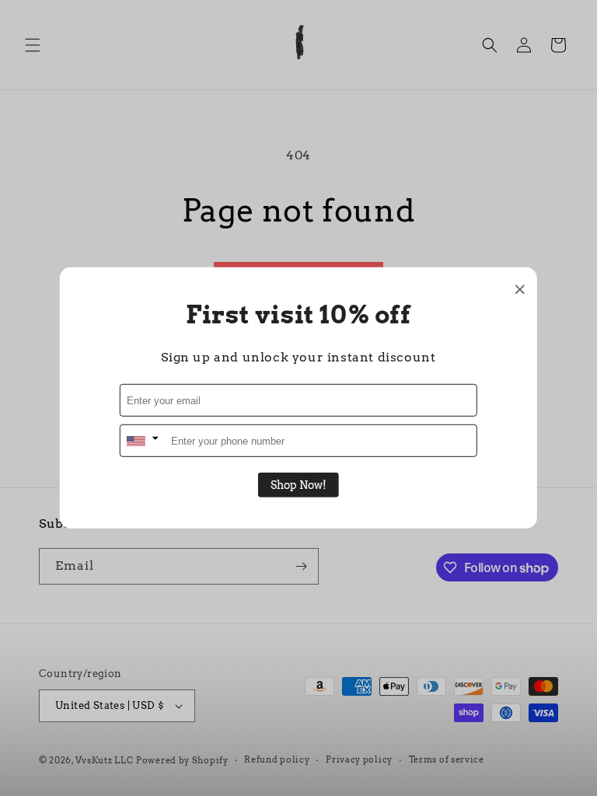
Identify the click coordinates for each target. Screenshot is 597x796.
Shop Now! (298, 485)
